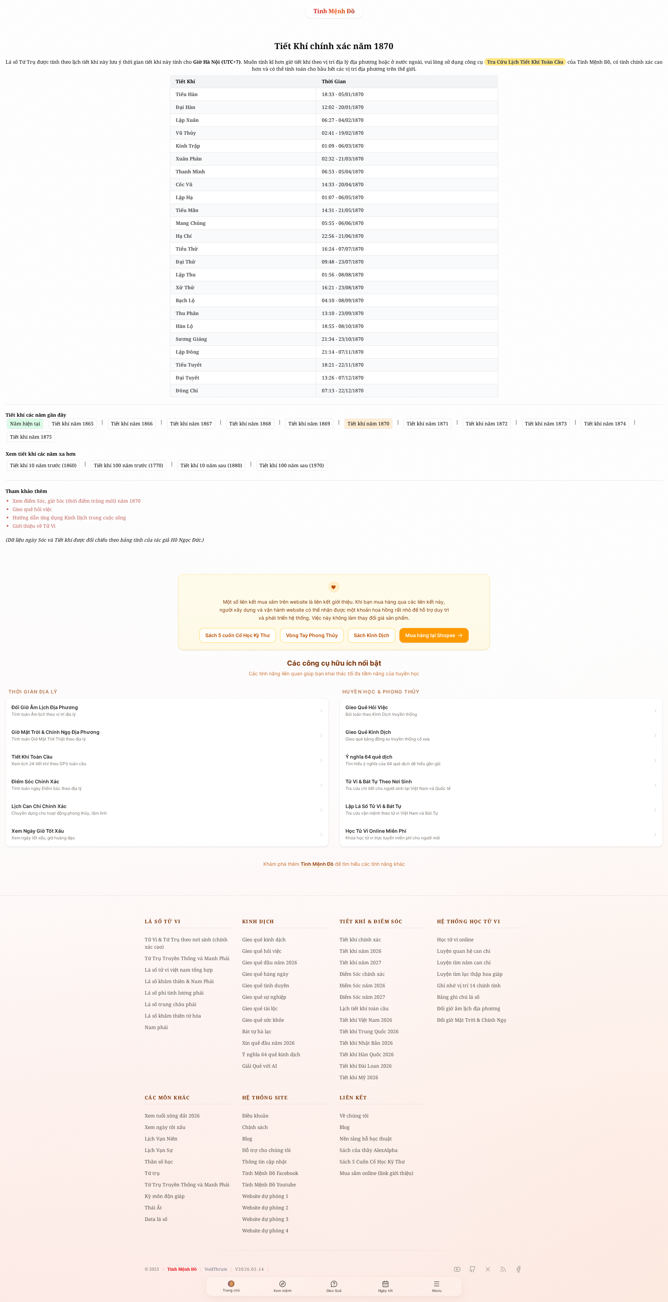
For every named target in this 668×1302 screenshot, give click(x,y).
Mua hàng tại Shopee (430, 635)
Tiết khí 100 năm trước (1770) (128, 465)
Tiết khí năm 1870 (368, 423)
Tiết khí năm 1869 (309, 423)
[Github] (472, 1269)
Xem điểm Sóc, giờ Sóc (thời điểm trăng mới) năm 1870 (77, 500)
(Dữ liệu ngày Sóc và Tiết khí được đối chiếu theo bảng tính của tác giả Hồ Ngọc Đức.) (105, 539)
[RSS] (503, 1269)
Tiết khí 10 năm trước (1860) (43, 465)
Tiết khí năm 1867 (191, 423)
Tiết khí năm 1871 (427, 423)
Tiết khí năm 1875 (31, 436)
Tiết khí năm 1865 (73, 423)
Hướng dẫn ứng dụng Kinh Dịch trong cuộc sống (69, 517)
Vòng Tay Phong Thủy (312, 635)
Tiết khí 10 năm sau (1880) (211, 465)
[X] (488, 1269)
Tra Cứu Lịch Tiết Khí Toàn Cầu (525, 61)
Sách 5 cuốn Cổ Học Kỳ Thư (237, 635)
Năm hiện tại (25, 423)
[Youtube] (457, 1269)
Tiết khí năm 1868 (250, 423)
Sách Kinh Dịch (371, 635)
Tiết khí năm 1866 (132, 423)
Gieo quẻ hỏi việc (32, 509)
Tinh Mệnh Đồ (334, 11)
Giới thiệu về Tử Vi (34, 526)
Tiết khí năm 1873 (546, 423)
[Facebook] (518, 1269)
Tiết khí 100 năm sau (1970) (292, 465)
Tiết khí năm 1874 (605, 423)
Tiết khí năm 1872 (487, 423)
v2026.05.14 (249, 1269)
